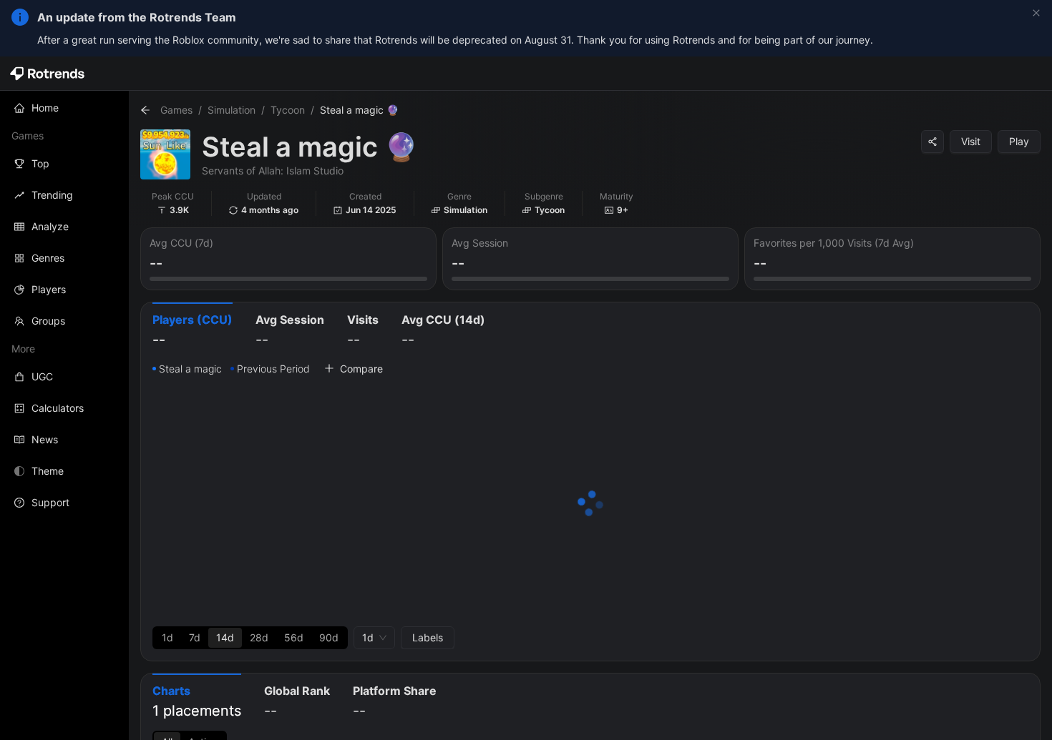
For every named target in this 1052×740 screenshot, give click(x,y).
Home (45, 108)
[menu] (64, 305)
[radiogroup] (250, 637)
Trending (52, 195)
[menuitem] (64, 108)
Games (176, 110)
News (44, 439)
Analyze (50, 226)
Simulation (231, 110)
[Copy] (932, 141)
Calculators (57, 408)
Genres (47, 258)
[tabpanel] (590, 504)
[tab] (192, 331)
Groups (48, 321)
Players (48, 289)
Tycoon (288, 110)
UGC (42, 376)
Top (40, 163)
